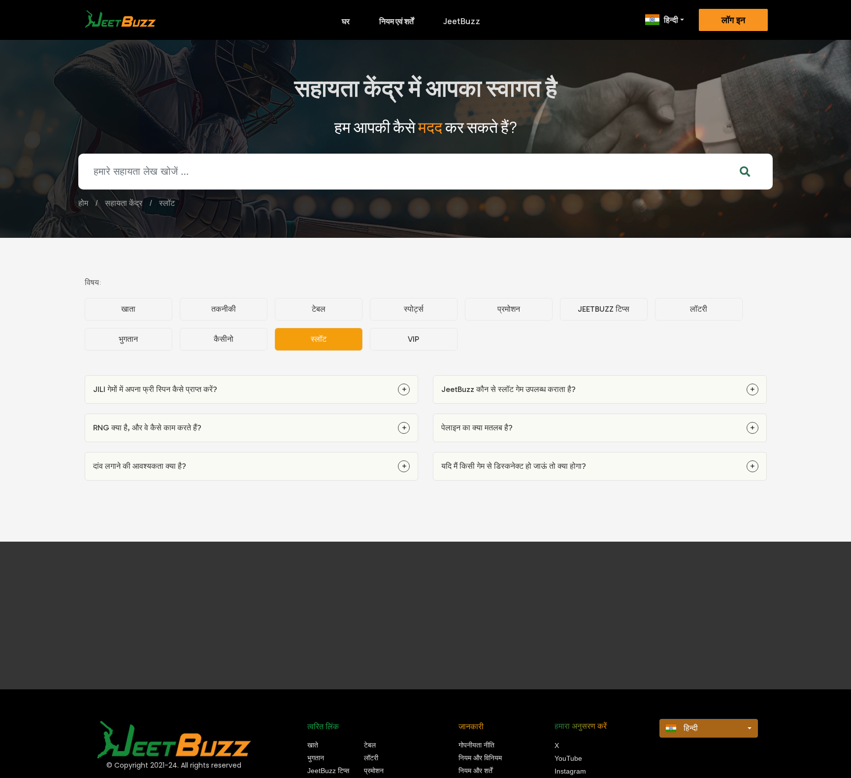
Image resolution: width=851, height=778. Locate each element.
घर (346, 21)
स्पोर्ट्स (414, 309)
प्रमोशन (508, 309)
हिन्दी (671, 19)
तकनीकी (223, 309)
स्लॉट (167, 203)
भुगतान (128, 339)
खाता (128, 309)
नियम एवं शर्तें (396, 21)
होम (83, 203)
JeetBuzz (461, 21)
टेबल (319, 309)
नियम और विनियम (480, 758)
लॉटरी (698, 309)
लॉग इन (733, 20)
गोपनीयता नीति (476, 745)
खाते (312, 745)
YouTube (568, 758)
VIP (413, 339)
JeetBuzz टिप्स (603, 309)
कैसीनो (223, 339)
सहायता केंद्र (123, 203)
